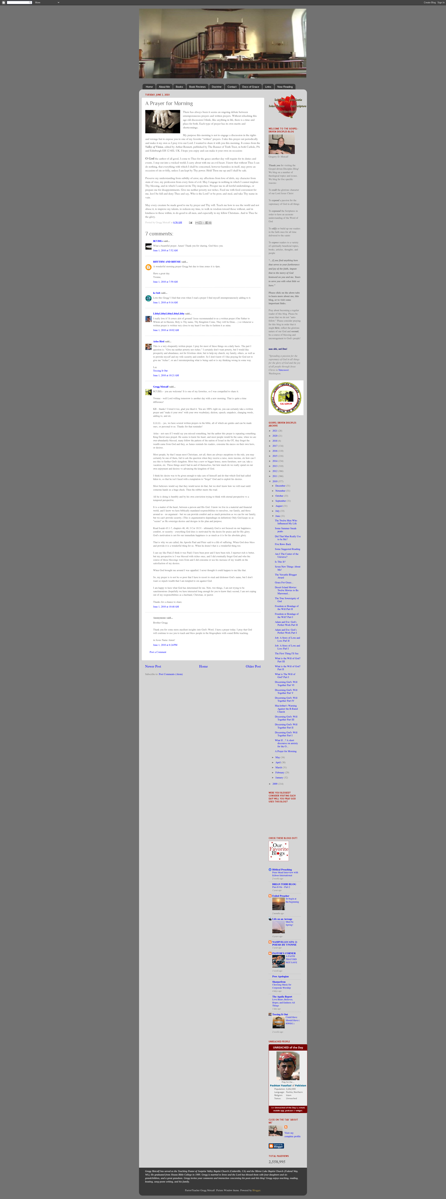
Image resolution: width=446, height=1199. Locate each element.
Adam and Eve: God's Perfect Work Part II (286, 623)
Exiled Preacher (280, 896)
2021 (275, 430)
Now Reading (285, 86)
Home (149, 86)
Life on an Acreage (282, 919)
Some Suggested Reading (287, 549)
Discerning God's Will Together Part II (286, 726)
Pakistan (300, 1085)
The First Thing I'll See (286, 653)
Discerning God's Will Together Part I (286, 734)
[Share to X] (203, 222)
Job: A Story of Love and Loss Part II (287, 639)
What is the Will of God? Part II (287, 668)
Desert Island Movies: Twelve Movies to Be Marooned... (286, 590)
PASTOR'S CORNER (284, 953)
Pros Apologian (280, 976)
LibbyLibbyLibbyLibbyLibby (168, 313)
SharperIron (279, 982)
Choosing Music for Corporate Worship (281, 986)
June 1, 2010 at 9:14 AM (165, 302)
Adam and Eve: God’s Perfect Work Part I (286, 631)
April (278, 762)
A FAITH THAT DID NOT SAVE (291, 959)
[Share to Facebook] (207, 222)
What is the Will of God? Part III (287, 660)
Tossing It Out (160, 370)
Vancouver (283, 370)
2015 (275, 455)
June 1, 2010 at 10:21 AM (166, 375)
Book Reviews (197, 86)
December (280, 485)
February (280, 772)
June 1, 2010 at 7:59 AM (165, 281)
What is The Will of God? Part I (285, 675)
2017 (275, 445)
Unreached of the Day (285, 1107)
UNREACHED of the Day (288, 1047)
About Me (164, 86)
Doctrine (216, 86)
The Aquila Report (282, 996)
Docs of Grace (250, 86)
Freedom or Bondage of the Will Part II (287, 607)
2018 (275, 440)
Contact (232, 86)
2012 (275, 471)
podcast (289, 1110)
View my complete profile (292, 1134)
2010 (275, 481)
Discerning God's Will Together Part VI (286, 683)
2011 (275, 476)
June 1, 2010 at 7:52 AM (165, 250)
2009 (275, 783)
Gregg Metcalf (160, 386)
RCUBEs (158, 241)
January (279, 777)
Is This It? (280, 561)
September (281, 500)
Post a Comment (158, 652)
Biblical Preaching (282, 869)
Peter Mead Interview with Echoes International (285, 874)
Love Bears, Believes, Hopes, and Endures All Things (283, 1002)
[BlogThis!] (200, 222)
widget (299, 1110)
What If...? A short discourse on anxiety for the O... (286, 743)
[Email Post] (190, 222)
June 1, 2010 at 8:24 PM (165, 644)
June (278, 516)
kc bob (156, 293)
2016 (275, 450)
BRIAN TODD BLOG (284, 884)
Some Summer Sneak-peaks (286, 530)
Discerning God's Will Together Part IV (286, 699)
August (279, 505)
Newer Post (153, 666)
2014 (275, 461)
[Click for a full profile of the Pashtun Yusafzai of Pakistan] (287, 1079)
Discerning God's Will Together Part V (286, 691)
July (277, 510)
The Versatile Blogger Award (286, 576)
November (280, 490)
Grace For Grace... (284, 582)
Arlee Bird (158, 341)
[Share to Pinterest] (210, 222)
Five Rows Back (283, 544)
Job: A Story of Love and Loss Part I (287, 647)
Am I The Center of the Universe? (286, 555)
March (279, 767)
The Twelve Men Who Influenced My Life (286, 522)
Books (179, 86)
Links (268, 86)
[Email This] (197, 222)
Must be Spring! (289, 923)
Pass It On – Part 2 (281, 887)
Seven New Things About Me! (287, 568)
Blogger (256, 1190)
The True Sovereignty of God (287, 600)
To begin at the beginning (292, 900)
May (278, 757)
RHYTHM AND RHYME (167, 261)
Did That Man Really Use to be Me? (288, 538)
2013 (275, 466)
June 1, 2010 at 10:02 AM (166, 330)
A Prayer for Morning (286, 751)
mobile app (278, 1110)
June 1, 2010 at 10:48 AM (166, 606)
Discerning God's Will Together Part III (286, 718)
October (279, 495)
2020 (275, 435)
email (302, 1107)
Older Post (253, 666)
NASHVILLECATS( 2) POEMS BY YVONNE (284, 943)
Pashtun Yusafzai (280, 1085)
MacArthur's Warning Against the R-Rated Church (286, 708)
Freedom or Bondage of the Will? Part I (287, 615)
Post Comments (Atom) (171, 674)
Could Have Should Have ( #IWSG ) (293, 1020)
